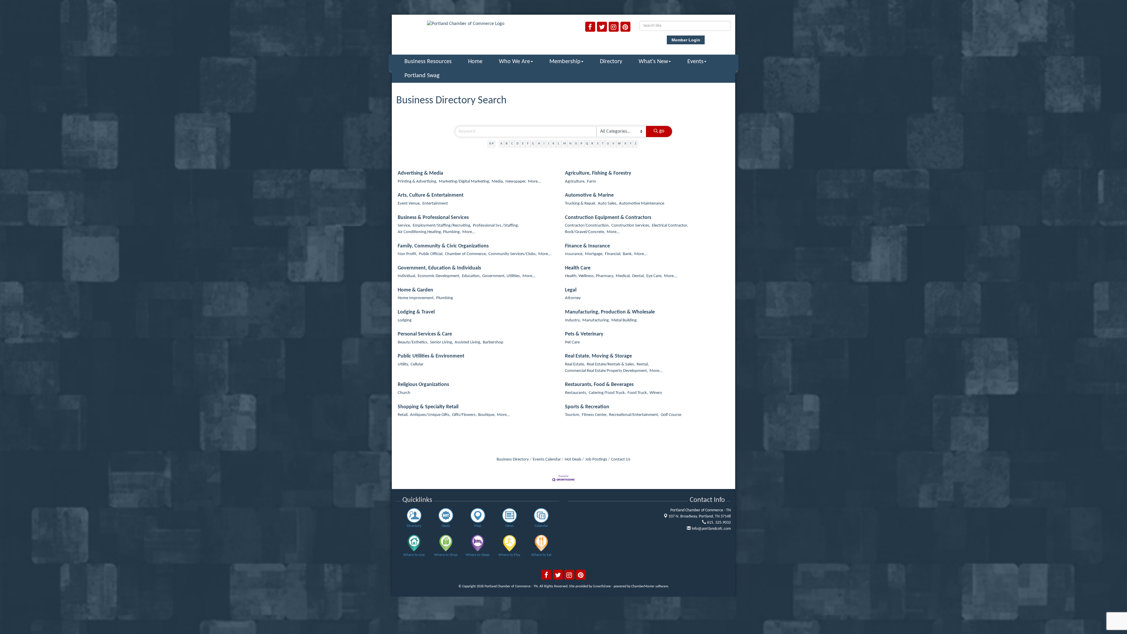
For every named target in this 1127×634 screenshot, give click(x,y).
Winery (655, 393)
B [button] (506, 143)
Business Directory (513, 459)
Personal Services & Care (425, 334)
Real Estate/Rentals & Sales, (611, 364)
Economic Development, (439, 276)
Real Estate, (575, 364)
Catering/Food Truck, (607, 393)
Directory (611, 62)
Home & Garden (415, 290)
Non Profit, (407, 254)
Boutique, (486, 415)
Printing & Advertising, (417, 181)
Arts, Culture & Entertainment (430, 195)
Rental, (643, 364)
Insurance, (574, 254)
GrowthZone (602, 586)
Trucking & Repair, (580, 203)
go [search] (661, 131)
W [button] (619, 143)
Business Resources (428, 62)
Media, (498, 181)
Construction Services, (630, 225)
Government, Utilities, (501, 276)
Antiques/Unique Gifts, (430, 415)
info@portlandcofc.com (711, 529)
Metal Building (624, 320)
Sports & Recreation (587, 407)
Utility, (403, 364)
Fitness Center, (595, 415)
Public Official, (431, 254)
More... (534, 181)
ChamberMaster (642, 586)
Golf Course (671, 415)
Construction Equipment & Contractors (608, 217)
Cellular (417, 364)
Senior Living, (441, 342)
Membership (565, 62)
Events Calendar (547, 459)
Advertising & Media (420, 173)
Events (695, 62)
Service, (404, 225)
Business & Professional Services (433, 217)
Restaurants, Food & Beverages (599, 384)
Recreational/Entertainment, (634, 415)
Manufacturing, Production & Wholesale (610, 312)
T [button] (602, 143)
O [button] (576, 143)
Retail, (403, 415)
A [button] (501, 143)
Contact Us (620, 459)
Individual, (407, 276)
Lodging (404, 320)
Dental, (638, 276)
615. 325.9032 (718, 522)
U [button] (608, 143)
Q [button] (587, 143)
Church (404, 393)
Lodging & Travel (416, 312)
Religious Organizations (423, 384)
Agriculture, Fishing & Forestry (598, 173)
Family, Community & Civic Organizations (443, 246)
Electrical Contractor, (670, 225)
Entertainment (435, 203)
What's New (653, 62)
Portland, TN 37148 (700, 516)
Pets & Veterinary (584, 334)
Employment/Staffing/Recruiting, (442, 225)
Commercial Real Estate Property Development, (606, 371)
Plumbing (444, 298)
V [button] (613, 143)
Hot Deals (573, 459)
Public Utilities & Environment (431, 356)
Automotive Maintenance (641, 203)
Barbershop (493, 342)
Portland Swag (421, 76)
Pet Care (572, 342)
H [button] (539, 143)
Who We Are (514, 62)
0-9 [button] (491, 143)
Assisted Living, (468, 342)
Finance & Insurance (587, 246)
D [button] (518, 143)
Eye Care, (654, 276)
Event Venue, (409, 203)
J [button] (548, 143)
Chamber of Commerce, (466, 254)
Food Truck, (637, 393)
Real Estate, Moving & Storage (598, 356)
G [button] (533, 143)
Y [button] (630, 143)
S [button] (597, 143)
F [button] (528, 143)
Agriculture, (575, 181)
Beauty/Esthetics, (413, 342)
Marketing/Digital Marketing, (464, 181)
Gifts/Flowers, (464, 415)
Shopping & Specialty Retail (428, 407)
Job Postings (596, 459)
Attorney (573, 298)
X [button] (625, 143)
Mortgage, (594, 254)
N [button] (570, 143)
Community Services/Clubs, (512, 254)
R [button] (592, 143)
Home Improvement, (416, 298)
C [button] (512, 143)
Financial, (613, 254)
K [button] (553, 143)
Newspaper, (516, 181)
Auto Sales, (608, 203)
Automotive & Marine (589, 195)
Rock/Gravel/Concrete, (585, 232)
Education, (471, 276)
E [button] (523, 143)
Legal (570, 290)
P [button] (581, 143)
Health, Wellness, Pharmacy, (589, 276)
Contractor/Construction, (587, 225)
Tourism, (572, 415)
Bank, (628, 254)
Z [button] (635, 143)
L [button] (558, 143)
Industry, (573, 320)
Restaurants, (576, 393)
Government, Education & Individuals (439, 268)
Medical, (623, 276)
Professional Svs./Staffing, (496, 225)
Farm (591, 181)
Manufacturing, (596, 320)
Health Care (578, 268)
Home (475, 62)
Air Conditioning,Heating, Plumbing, (429, 232)
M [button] (564, 143)
